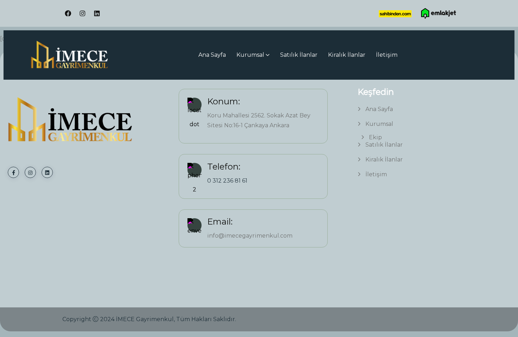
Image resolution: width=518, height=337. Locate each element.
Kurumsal (250, 54)
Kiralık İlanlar (346, 54)
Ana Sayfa (212, 54)
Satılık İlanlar (298, 54)
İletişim (386, 54)
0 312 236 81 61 (227, 180)
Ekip (375, 137)
